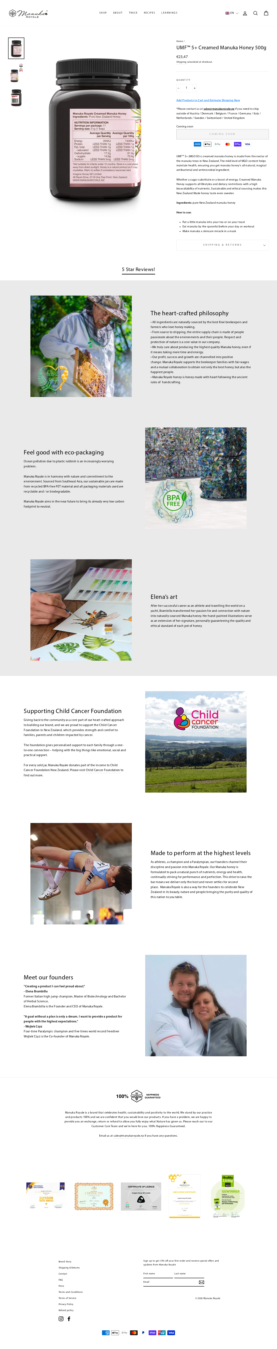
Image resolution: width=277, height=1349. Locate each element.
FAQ (61, 1280)
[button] (232, 13)
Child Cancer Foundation (103, 770)
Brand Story (65, 1262)
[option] (95, 128)
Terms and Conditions (71, 1292)
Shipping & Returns (222, 245)
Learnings (169, 13)
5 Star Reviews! (138, 269)
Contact (63, 1274)
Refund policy (66, 1310)
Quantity (183, 80)
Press (61, 1286)
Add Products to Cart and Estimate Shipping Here (208, 100)
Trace (133, 13)
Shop (103, 13)
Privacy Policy (66, 1304)
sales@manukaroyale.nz (219, 109)
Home (179, 41)
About (118, 13)
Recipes (150, 13)
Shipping (181, 62)
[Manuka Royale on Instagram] (61, 1318)
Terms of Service (67, 1298)
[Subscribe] (201, 1282)
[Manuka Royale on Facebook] (69, 1318)
